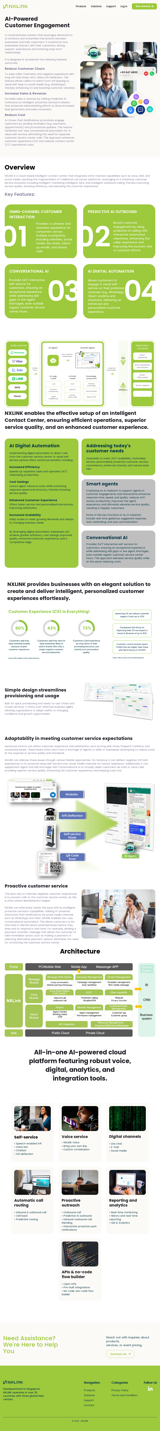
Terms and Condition (124, 1395)
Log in (123, 6)
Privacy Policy (119, 1390)
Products (81, 6)
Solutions (96, 6)
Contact (89, 1405)
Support (111, 6)
